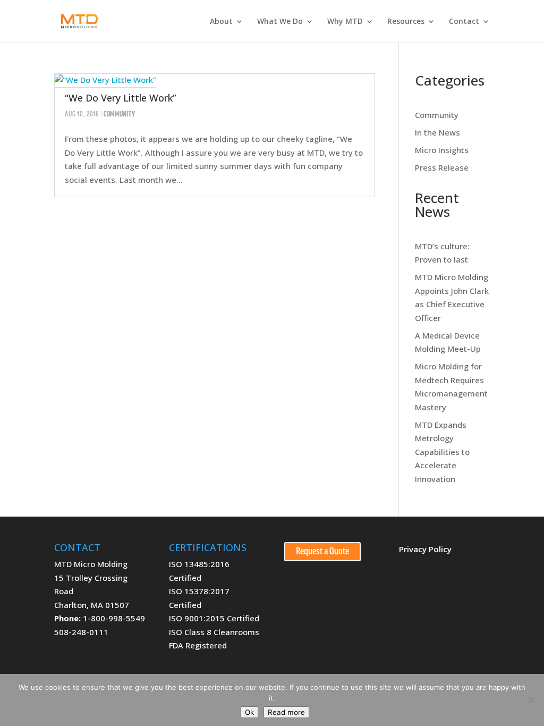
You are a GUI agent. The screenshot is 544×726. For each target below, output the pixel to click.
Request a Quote (322, 551)
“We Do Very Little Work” (120, 97)
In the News (437, 132)
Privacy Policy (425, 549)
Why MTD (345, 22)
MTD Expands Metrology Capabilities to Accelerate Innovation (442, 451)
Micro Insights (442, 150)
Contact (464, 22)
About (221, 22)
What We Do (280, 22)
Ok (249, 712)
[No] (530, 700)
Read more (286, 712)
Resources (405, 22)
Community (119, 115)
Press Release (442, 167)
